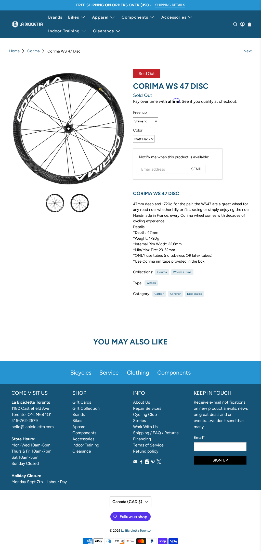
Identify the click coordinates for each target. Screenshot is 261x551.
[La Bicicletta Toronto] (27, 24)
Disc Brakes (194, 294)
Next (247, 51)
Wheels (151, 283)
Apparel (100, 17)
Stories (139, 420)
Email (199, 437)
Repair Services (147, 408)
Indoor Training (64, 31)
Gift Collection (86, 408)
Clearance (103, 31)
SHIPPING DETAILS (170, 5)
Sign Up (220, 460)
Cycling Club (145, 414)
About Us (141, 402)
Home (14, 51)
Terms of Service (148, 445)
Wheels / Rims (182, 272)
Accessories (173, 17)
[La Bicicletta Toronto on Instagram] (147, 462)
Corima (33, 51)
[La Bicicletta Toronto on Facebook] (141, 462)
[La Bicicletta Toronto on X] (158, 462)
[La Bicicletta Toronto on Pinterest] (153, 462)
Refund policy (145, 451)
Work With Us (145, 426)
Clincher (175, 294)
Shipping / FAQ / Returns (155, 432)
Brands (55, 17)
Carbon (159, 294)
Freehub (140, 112)
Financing (142, 439)
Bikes (73, 17)
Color (137, 130)
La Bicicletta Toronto (136, 530)
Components (135, 17)
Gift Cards (81, 402)
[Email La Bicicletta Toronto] (135, 462)
